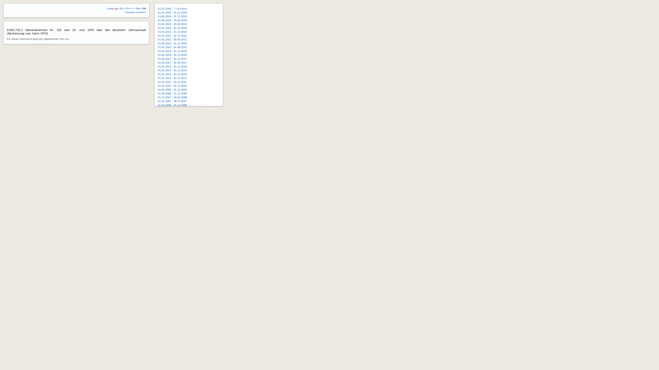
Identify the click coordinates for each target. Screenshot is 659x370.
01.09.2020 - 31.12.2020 (172, 43)
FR (127, 8)
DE (121, 8)
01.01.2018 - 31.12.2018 (172, 54)
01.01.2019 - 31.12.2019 (172, 51)
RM (138, 8)
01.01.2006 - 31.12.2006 (172, 105)
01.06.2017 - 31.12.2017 (172, 58)
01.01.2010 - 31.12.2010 (172, 85)
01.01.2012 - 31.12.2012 (172, 78)
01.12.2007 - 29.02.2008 (172, 97)
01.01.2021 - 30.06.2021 (172, 39)
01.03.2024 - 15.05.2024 (172, 20)
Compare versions (135, 12)
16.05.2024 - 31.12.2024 (172, 16)
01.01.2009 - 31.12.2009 (172, 89)
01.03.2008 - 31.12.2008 (172, 93)
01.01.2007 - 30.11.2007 (172, 101)
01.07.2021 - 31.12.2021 (172, 35)
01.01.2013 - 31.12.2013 (172, 74)
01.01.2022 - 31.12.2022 (172, 31)
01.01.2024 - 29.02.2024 (172, 24)
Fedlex (111, 8)
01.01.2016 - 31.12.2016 (172, 66)
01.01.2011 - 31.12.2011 (172, 82)
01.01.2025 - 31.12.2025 (172, 12)
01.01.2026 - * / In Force (172, 8)
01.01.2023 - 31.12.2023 (172, 28)
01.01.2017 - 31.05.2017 (172, 62)
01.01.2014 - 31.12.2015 (172, 70)
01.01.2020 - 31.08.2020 (172, 47)
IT (132, 8)
